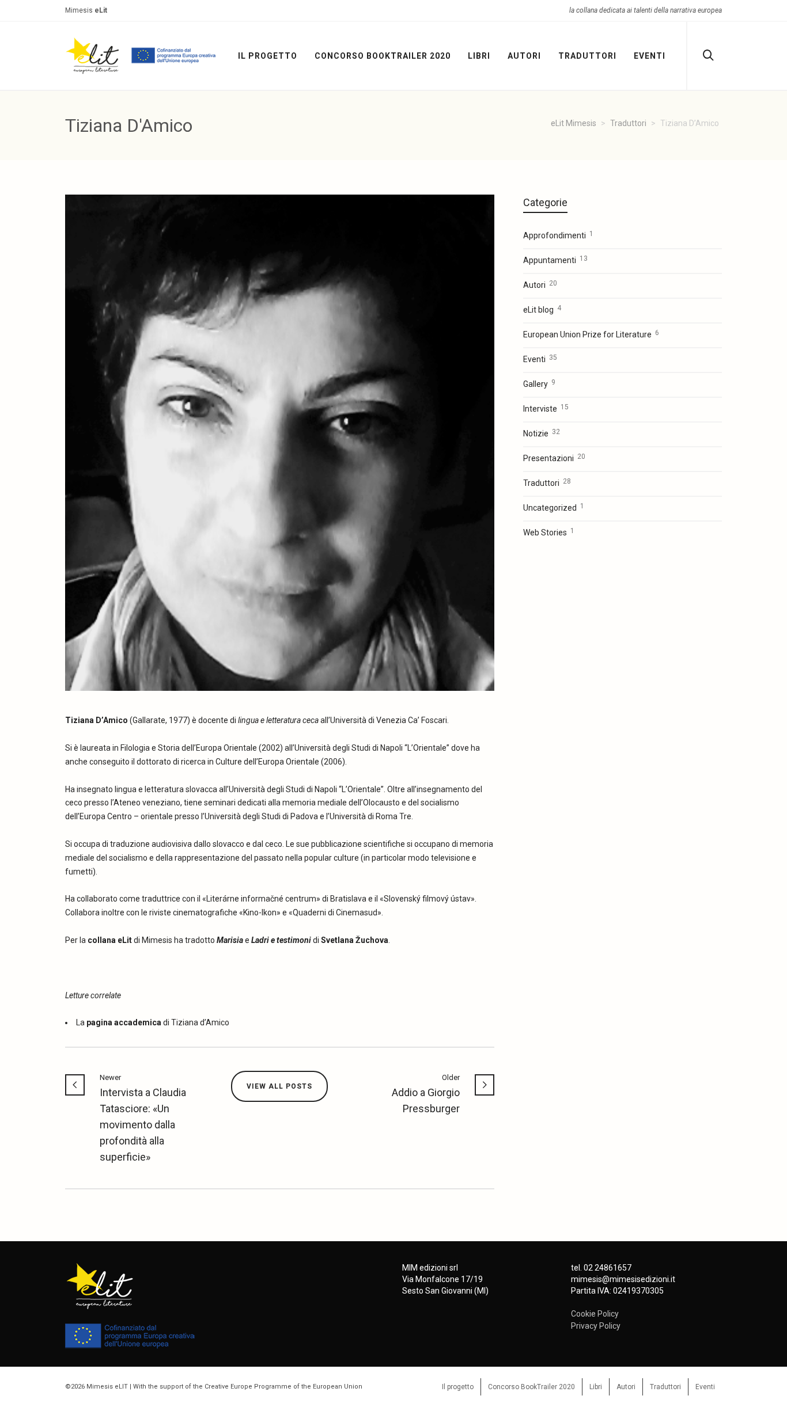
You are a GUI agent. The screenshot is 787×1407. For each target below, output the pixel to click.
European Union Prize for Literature (591, 334)
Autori (540, 284)
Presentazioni (554, 457)
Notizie (541, 433)
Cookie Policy (595, 1313)
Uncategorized (553, 507)
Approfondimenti (558, 235)
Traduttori (547, 482)
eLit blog (542, 309)
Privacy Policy (595, 1325)
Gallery (539, 383)
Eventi (540, 358)
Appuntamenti (555, 259)
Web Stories (548, 532)
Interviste (546, 408)
